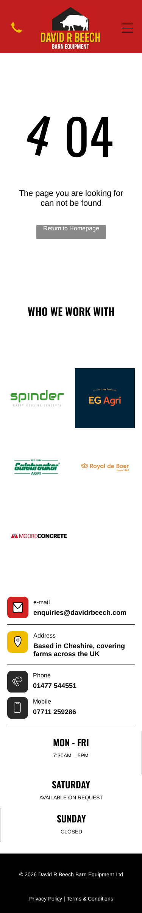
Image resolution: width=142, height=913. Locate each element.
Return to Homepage (71, 228)
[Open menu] (127, 28)
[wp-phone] (16, 34)
